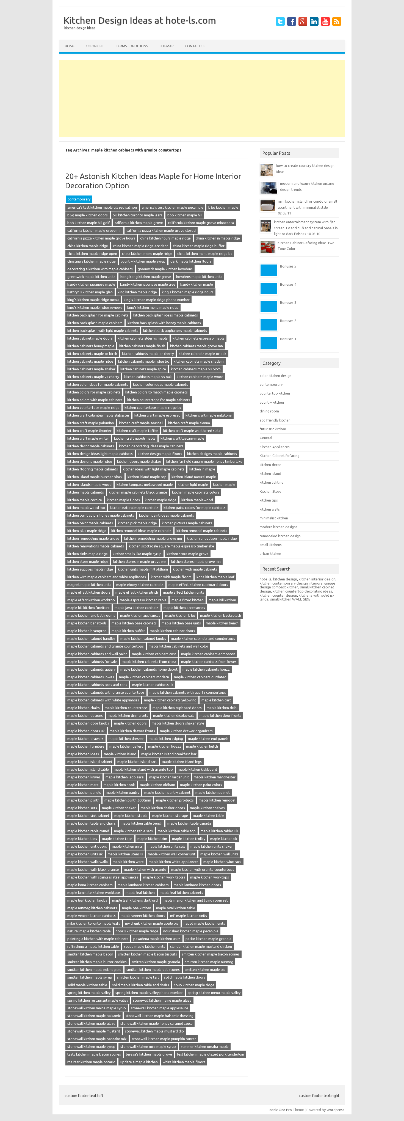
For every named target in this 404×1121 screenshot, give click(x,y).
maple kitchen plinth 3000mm (127, 800)
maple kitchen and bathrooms (91, 615)
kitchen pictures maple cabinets (187, 523)
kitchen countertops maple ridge (93, 407)
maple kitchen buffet (128, 631)
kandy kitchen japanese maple (91, 284)
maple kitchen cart (216, 700)
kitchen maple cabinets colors (195, 492)
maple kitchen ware (128, 862)
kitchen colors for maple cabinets (93, 392)
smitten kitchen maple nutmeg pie (94, 969)
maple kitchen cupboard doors (177, 708)
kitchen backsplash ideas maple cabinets (165, 315)
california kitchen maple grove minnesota (201, 223)
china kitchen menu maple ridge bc (204, 253)
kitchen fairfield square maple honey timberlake (204, 461)
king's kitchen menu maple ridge (153, 307)
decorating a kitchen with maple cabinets (100, 269)
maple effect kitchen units (183, 592)
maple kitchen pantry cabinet (167, 792)
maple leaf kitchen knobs (87, 900)
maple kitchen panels (84, 792)
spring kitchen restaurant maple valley (97, 1000)
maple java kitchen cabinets (137, 608)
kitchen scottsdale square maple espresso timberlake (171, 546)
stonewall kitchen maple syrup (91, 1046)
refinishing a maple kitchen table (93, 946)
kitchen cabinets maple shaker (91, 369)
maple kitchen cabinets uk (152, 685)
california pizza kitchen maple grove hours (101, 238)
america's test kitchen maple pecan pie (172, 207)
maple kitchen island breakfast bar (169, 754)
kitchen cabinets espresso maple (199, 338)
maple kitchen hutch (202, 746)
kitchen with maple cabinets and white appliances (106, 577)
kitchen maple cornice (84, 500)
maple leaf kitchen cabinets (181, 892)
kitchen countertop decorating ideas (302, 591)
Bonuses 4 (288, 284)
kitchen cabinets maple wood (200, 377)
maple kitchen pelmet (212, 792)
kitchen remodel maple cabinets (201, 531)
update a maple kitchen (139, 1062)
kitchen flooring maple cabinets (92, 469)
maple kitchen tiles (82, 839)
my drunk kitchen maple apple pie (152, 923)
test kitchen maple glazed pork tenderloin (210, 1054)
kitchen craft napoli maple (135, 438)
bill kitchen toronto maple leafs (137, 215)
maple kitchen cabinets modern (144, 677)
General (266, 438)
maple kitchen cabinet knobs (143, 638)
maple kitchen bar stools (87, 623)
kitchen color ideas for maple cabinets (97, 384)
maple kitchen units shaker (211, 846)
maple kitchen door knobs (88, 723)
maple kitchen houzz (164, 746)
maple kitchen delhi (222, 708)
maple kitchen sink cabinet (88, 815)
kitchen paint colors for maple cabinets (195, 507)
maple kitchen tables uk (219, 831)
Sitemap (166, 46)
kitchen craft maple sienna (189, 423)
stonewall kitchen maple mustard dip (154, 1031)
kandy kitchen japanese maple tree (147, 284)
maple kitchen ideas (83, 754)
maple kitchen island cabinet (89, 762)
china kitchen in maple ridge (218, 238)
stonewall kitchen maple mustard (93, 1031)
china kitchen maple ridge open (92, 253)
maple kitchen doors (130, 723)
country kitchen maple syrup (143, 261)
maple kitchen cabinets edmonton (208, 654)
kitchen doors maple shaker (139, 461)
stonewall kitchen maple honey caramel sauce (156, 1023)
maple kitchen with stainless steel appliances (102, 877)
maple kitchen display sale (174, 715)
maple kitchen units (127, 846)
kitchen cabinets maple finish (142, 346)
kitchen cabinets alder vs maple (143, 338)
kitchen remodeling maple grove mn (153, 538)
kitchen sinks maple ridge (87, 554)
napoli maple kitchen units (204, 923)
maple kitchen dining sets (128, 715)
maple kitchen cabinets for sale (92, 661)
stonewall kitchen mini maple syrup (148, 1046)
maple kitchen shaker (119, 808)
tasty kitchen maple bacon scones (94, 1054)
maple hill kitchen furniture (88, 608)
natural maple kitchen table (89, 931)
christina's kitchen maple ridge (91, 261)
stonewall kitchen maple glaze (91, 1023)
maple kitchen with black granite (93, 869)
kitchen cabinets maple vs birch (196, 369)
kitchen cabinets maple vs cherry (93, 377)
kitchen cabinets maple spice (143, 369)
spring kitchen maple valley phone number (149, 993)
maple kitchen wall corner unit (171, 854)
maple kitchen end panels (208, 738)
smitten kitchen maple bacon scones (211, 954)
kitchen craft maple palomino (90, 423)
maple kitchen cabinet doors (172, 631)
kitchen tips (269, 500)
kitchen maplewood (197, 500)
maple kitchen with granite (145, 869)
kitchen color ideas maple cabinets (160, 384)
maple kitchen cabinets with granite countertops (106, 692)
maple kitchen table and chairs (91, 823)
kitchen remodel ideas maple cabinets (141, 531)
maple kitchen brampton (87, 631)
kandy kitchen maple (196, 284)
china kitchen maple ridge (87, 246)
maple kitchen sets (82, 808)
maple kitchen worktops (209, 877)
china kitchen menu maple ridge (147, 253)
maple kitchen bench (222, 623)
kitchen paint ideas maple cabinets (166, 515)
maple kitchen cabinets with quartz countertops (188, 692)
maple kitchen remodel (217, 800)
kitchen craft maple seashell (141, 423)
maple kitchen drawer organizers (186, 731)
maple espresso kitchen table (143, 600)
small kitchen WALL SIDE (290, 599)
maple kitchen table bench (141, 823)
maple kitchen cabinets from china (149, 661)
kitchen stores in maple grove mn (139, 561)
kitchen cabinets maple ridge (90, 361)
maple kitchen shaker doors (163, 808)
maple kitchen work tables (164, 877)
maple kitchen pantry (122, 792)
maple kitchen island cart (137, 762)
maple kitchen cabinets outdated (200, 677)
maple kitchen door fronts (220, 715)
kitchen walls (270, 509)
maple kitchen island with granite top (143, 769)
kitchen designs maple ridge (89, 461)
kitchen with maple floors (171, 577)
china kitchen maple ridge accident (140, 246)
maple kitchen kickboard (197, 769)
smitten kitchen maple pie (205, 969)
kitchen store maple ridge (87, 561)
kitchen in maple (202, 469)
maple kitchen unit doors (87, 846)
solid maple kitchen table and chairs (140, 985)
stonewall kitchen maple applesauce (159, 1008)
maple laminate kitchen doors (197, 885)
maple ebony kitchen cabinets (140, 584)
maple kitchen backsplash (220, 615)
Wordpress (335, 1110)
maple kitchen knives (84, 777)
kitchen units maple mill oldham (143, 569)
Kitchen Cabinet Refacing (279, 456)
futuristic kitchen (273, 429)
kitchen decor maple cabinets (90, 446)
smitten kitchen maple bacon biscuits (147, 954)
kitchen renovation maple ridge (212, 538)
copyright (95, 46)
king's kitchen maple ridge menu (93, 300)
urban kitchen (270, 553)
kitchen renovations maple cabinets (95, 546)
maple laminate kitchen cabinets (143, 885)
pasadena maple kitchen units (157, 939)
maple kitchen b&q (180, 615)
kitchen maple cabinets (85, 492)
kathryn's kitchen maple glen (90, 292)
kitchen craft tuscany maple (182, 438)
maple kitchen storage (170, 815)
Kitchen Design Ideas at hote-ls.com (139, 20)
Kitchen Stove (270, 491)
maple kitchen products (175, 800)
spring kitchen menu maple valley (214, 993)
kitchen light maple (193, 484)
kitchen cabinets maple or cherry (148, 354)
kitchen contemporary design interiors (291, 583)
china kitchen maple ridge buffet (199, 246)
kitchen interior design (317, 579)
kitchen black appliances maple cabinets (175, 330)
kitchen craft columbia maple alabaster (98, 415)
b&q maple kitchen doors (87, 215)
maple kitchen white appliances (173, 862)
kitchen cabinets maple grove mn (196, 346)
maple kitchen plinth (83, 800)
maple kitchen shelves (207, 808)
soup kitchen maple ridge (194, 985)
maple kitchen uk (223, 839)
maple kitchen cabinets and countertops (203, 638)
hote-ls (266, 579)
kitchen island (270, 473)
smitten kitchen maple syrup (89, 977)
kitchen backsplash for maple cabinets (97, 315)
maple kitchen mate (83, 785)
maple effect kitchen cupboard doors (198, 584)
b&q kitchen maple (223, 207)
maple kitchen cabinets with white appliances (103, 700)
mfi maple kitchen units (188, 916)
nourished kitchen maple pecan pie (190, 931)
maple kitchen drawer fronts (132, 731)
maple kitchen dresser (126, 738)
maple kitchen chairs (83, 708)
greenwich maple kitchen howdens (165, 269)
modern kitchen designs (278, 527)
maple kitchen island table (88, 769)
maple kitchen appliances (140, 615)
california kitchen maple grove (139, 223)
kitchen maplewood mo (86, 507)
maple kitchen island (120, 754)
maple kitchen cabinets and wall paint (97, 654)
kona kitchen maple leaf (215, 577)
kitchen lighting (271, 482)
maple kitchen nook (119, 785)
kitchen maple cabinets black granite (138, 492)
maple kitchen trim (152, 839)
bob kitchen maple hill (184, 215)
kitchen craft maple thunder (89, 431)
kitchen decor (270, 465)
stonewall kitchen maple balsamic (94, 1016)
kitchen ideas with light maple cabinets (153, 469)
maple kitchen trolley (188, 839)
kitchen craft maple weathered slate (192, 431)
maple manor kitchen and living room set (195, 900)
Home (70, 46)
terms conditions (132, 46)
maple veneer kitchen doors (143, 916)
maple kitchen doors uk (86, 731)
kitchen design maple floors (160, 454)
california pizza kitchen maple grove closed (161, 230)
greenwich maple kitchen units (91, 277)
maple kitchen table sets (133, 831)
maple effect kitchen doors (88, 592)
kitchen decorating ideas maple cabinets (151, 446)
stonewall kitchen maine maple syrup (96, 1008)
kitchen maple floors (123, 500)
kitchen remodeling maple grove (93, 538)
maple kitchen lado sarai (125, 777)
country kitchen (272, 402)
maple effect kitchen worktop (91, 600)
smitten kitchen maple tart (138, 977)
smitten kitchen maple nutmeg (209, 962)
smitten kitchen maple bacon (90, 954)
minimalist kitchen (274, 518)
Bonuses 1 (288, 339)
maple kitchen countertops (126, 708)
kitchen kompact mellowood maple (145, 484)
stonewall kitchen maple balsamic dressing (159, 1016)
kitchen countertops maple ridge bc (152, 407)
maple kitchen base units (181, 623)
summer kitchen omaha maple (205, 1046)
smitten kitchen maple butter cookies (97, 962)
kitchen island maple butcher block (95, 477)
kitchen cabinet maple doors (90, 338)
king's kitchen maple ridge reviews (94, 307)
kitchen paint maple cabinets (90, 523)
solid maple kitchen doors (184, 977)
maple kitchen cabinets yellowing (170, 700)
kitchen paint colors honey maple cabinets (100, 515)
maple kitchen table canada (189, 823)
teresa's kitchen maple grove (149, 1054)
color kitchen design (275, 376)
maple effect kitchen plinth (136, 592)
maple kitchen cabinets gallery (91, 669)
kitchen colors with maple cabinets (94, 400)
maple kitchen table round (88, 831)
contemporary (79, 199)
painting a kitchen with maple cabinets (97, 939)
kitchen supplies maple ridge (90, 569)
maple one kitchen (136, 908)
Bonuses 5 (288, 266)
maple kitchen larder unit (169, 777)
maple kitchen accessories (184, 608)
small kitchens (271, 545)
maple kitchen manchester (215, 777)
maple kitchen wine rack (222, 862)
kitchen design (285, 579)
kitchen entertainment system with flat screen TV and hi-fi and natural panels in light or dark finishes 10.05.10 (306, 228)
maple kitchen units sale (167, 846)
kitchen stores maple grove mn (196, 561)
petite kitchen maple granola (208, 939)
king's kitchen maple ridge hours (188, 292)
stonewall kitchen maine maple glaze (162, 1000)
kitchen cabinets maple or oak (202, 354)
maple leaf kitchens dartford (135, 900)
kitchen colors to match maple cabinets (156, 392)
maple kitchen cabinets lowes (90, 677)
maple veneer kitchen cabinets (91, 916)
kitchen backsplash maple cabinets (95, 323)
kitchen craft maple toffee (137, 431)
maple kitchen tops (117, 839)
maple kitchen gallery (126, 746)
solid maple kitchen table (87, 985)
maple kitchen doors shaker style (178, 723)
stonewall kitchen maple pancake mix (97, 1039)
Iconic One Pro (280, 1110)
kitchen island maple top (147, 477)
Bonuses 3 (288, 302)
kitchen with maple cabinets (195, 569)
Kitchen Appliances (275, 447)
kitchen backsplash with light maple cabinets (102, 330)
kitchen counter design (278, 595)
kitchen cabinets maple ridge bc (143, 361)
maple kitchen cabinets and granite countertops (105, 646)
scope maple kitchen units (144, 946)
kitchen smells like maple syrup (137, 554)
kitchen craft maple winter (88, 438)
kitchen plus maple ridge (86, 531)
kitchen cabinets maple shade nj (199, 361)
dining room (269, 411)
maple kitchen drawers (85, 738)
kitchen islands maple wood (89, 484)
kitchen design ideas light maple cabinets (100, 454)
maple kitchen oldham (157, 785)
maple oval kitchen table (175, 908)
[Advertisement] (202, 98)
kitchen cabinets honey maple (90, 346)
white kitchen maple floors (184, 1062)
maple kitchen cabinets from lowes (209, 661)
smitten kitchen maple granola (156, 962)
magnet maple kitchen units (89, 584)
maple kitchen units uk (85, 854)
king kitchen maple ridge (137, 292)
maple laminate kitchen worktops (94, 892)
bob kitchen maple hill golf (88, 223)
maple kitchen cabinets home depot (149, 669)
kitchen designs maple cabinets (212, 454)
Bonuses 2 (288, 321)
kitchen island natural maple (193, 477)
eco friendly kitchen (275, 420)
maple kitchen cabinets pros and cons (97, 685)
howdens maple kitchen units (199, 277)
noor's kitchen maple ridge (137, 931)
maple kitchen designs (85, 715)
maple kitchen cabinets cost (154, 654)
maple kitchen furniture (85, 746)
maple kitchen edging (166, 738)
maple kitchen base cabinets (134, 623)
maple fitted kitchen (187, 600)
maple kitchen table (208, 815)
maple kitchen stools (130, 815)
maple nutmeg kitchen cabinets (92, 908)
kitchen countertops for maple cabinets (158, 400)
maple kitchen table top (177, 831)
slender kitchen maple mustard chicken (201, 946)
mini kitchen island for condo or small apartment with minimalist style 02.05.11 (307, 207)
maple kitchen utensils (125, 854)
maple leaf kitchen (140, 892)
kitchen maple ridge (160, 500)
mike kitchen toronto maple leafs (93, 923)
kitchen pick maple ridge (137, 523)
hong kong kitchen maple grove (145, 277)
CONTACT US (195, 46)
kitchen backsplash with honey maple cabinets (164, 323)
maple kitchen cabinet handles (91, 638)
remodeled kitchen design (280, 536)
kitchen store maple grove (188, 554)
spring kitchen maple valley (88, 993)
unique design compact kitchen (297, 585)
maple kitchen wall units (219, 854)
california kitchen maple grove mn (94, 230)
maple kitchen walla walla (87, 862)
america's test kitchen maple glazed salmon (102, 207)
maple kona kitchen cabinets (90, 885)
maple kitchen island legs (182, 762)
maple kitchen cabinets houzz (206, 669)
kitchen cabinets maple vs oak (148, 377)
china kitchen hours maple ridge (165, 238)
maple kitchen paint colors (201, 785)
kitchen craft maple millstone (209, 415)
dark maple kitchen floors (191, 261)
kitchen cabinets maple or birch (92, 354)
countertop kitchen (275, 393)
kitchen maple (224, 484)
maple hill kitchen (222, 600)
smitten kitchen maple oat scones (153, 969)
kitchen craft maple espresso (157, 415)
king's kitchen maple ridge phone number (157, 300)
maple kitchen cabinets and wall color (178, 646)
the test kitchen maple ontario (91, 1062)
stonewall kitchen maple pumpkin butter (164, 1039)
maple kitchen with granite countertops (202, 869)
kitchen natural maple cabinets (134, 507)
